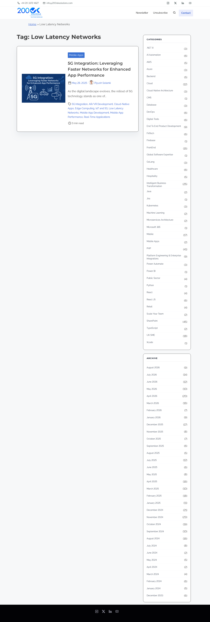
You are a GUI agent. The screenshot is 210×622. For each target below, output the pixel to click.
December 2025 (155, 424)
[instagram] (168, 3)
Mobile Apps (76, 55)
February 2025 (154, 496)
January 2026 (153, 417)
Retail (149, 306)
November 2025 (155, 431)
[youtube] (190, 3)
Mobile (150, 234)
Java (149, 191)
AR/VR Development (101, 104)
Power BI (151, 271)
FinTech (150, 133)
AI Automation (154, 55)
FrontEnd (151, 147)
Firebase (151, 140)
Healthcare (152, 169)
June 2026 (152, 382)
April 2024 (152, 567)
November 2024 (155, 517)
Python (150, 285)
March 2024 (153, 574)
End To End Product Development (164, 126)
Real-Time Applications (97, 117)
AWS (149, 62)
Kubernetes (152, 205)
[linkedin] (183, 3)
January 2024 (153, 588)
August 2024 (153, 538)
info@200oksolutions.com (59, 3)
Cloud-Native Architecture (160, 90)
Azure (149, 69)
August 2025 (153, 453)
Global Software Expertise (160, 154)
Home (32, 24)
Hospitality (152, 176)
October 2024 (154, 524)
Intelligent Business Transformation (156, 184)
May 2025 (152, 474)
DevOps (151, 112)
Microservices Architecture (160, 220)
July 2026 (152, 375)
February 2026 (154, 410)
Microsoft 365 (153, 227)
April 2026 (152, 396)
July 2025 (152, 460)
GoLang (151, 162)
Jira (148, 198)
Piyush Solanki (102, 83)
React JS (151, 299)
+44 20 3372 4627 (29, 3)
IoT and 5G (102, 108)
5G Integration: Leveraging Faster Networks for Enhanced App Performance (99, 69)
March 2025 (153, 488)
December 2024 (155, 510)
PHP (149, 248)
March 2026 (153, 403)
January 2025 (153, 503)
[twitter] (175, 3)
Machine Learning (155, 213)
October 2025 (154, 439)
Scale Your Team (155, 314)
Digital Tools (153, 119)
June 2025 (152, 467)
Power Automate (155, 264)
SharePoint (152, 321)
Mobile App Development (94, 112)
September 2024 (155, 531)
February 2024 (154, 581)
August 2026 (153, 367)
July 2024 (152, 545)
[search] (174, 13)
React (150, 292)
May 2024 (152, 560)
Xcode (150, 342)
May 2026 (152, 389)
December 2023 (155, 595)
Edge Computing (84, 108)
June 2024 (152, 553)
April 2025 (152, 481)
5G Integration (80, 104)
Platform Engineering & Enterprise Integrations (164, 257)
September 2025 (155, 446)
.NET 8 (150, 48)
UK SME (151, 335)
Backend (151, 76)
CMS (149, 97)
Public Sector (153, 278)
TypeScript (152, 328)
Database (151, 105)
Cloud (150, 83)
